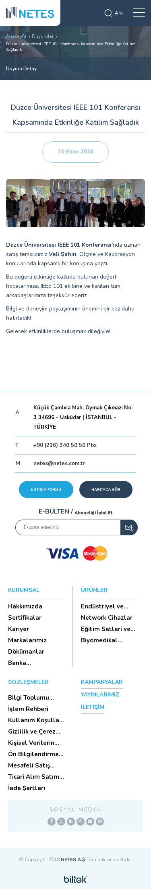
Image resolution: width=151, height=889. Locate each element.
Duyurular (43, 37)
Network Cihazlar (106, 618)
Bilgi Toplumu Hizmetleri (28, 698)
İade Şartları (26, 788)
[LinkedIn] (71, 822)
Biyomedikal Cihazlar (99, 640)
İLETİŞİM (92, 707)
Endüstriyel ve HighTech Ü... (102, 606)
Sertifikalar (24, 618)
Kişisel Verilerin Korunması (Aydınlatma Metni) (31, 743)
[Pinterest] (100, 822)
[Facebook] (52, 822)
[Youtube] (90, 822)
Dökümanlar (26, 652)
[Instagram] (81, 822)
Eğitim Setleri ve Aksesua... (105, 629)
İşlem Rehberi (28, 709)
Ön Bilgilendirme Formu (33, 754)
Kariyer (18, 629)
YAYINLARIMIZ (100, 694)
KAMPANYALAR (102, 682)
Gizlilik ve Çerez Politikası (32, 732)
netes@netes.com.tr (59, 463)
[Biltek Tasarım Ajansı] (76, 879)
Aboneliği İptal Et (93, 513)
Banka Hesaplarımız (27, 663)
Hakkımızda (25, 606)
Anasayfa (16, 37)
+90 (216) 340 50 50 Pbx (65, 445)
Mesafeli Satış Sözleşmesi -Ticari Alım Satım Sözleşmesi (35, 765)
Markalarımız (27, 640)
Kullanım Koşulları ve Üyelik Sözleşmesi (35, 720)
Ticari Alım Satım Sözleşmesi (33, 777)
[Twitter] (61, 822)
